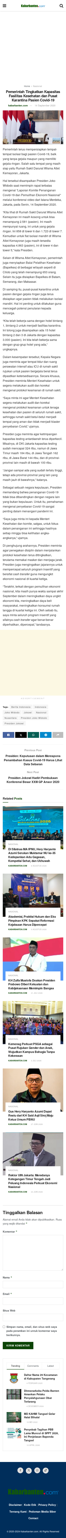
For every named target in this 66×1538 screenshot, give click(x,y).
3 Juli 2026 (35, 1060)
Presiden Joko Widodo (34, 717)
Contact (33, 1518)
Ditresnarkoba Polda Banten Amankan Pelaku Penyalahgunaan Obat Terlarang (41, 1396)
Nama (7, 1277)
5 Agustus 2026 (38, 929)
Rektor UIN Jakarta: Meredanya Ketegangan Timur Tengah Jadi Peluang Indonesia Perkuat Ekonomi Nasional (32, 1181)
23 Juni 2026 (36, 1192)
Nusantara (11, 717)
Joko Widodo (12, 712)
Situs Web (9, 1310)
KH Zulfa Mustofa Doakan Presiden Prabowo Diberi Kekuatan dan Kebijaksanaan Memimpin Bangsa (31, 984)
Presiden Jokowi (14, 723)
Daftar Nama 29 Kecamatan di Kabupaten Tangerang (41, 1376)
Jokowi (28, 712)
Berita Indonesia (21, 706)
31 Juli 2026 (36, 993)
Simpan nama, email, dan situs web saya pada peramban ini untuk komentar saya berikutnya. (31, 1331)
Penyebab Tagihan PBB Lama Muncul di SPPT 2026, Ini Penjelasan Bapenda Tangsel (41, 1435)
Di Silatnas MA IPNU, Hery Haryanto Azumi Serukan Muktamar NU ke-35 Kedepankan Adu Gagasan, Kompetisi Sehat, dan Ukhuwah (32, 855)
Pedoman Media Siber (42, 1511)
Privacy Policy (47, 1505)
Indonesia (40, 706)
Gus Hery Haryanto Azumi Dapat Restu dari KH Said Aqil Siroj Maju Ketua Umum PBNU (30, 1115)
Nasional (37, 86)
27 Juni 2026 (36, 1124)
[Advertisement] (33, 46)
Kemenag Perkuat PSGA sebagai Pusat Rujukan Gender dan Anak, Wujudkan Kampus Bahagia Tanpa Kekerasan (31, 1050)
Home (27, 86)
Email (7, 1294)
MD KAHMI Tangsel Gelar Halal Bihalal (39, 1415)
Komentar (10, 1231)
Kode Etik (30, 1505)
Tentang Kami (18, 1511)
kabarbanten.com (18, 105)
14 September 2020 (45, 105)
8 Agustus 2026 (38, 865)
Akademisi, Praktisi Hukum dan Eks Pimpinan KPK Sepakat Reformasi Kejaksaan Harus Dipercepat (32, 920)
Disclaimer (15, 1505)
